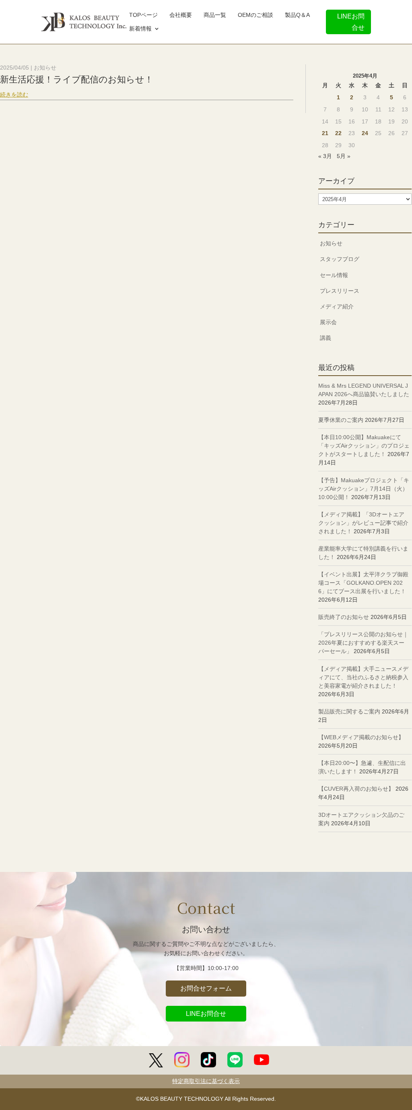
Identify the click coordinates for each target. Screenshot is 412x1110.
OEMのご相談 (255, 15)
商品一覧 (215, 15)
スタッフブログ (339, 259)
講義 (325, 338)
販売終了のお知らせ (343, 617)
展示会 (328, 322)
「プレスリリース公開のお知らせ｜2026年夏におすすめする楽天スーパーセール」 (363, 642)
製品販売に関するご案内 (349, 711)
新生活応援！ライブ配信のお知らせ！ (76, 79)
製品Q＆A (297, 15)
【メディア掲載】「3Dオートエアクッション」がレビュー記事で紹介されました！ (363, 522)
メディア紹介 (337, 306)
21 (325, 133)
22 (338, 133)
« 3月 (325, 156)
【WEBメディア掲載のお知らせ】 (361, 737)
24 (365, 133)
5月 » (343, 156)
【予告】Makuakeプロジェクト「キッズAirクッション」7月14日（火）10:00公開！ (363, 488)
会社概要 (180, 15)
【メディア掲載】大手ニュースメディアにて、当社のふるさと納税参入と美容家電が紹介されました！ (363, 677)
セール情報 (334, 275)
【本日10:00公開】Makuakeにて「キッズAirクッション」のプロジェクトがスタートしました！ (364, 445)
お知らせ (45, 67)
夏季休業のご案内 (340, 420)
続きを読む (14, 94)
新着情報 (140, 29)
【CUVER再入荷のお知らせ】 (356, 788)
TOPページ (143, 15)
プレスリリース (339, 291)
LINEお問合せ (351, 22)
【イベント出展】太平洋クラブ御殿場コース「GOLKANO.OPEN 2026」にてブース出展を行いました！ (363, 582)
